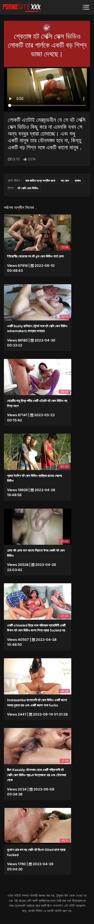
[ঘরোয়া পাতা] (22, 7)
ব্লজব (78, 180)
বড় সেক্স (65, 180)
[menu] (86, 7)
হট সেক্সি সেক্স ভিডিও (27, 188)
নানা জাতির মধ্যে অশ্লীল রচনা (40, 180)
